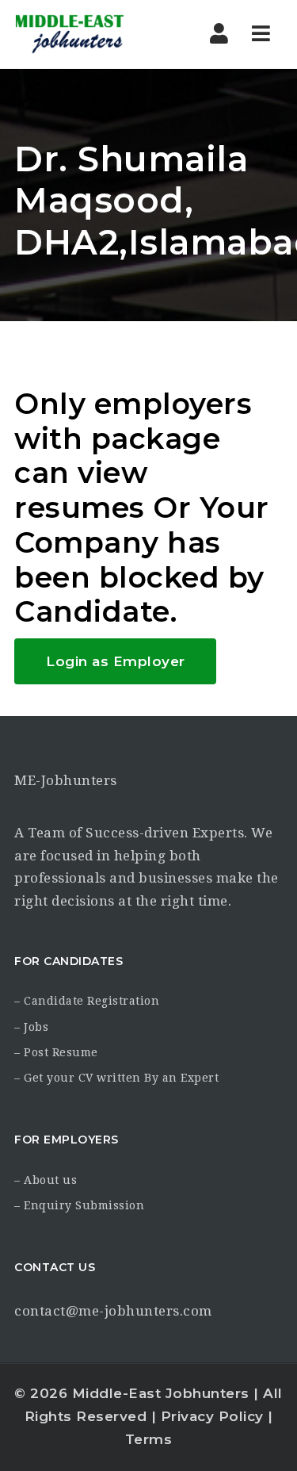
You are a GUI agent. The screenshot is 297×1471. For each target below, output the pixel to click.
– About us (45, 1180)
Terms (149, 1439)
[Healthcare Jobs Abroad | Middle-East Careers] (81, 34)
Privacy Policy (212, 1416)
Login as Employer (115, 661)
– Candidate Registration (86, 1000)
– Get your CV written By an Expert (116, 1077)
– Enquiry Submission (79, 1205)
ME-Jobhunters (65, 780)
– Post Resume (56, 1052)
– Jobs (31, 1027)
